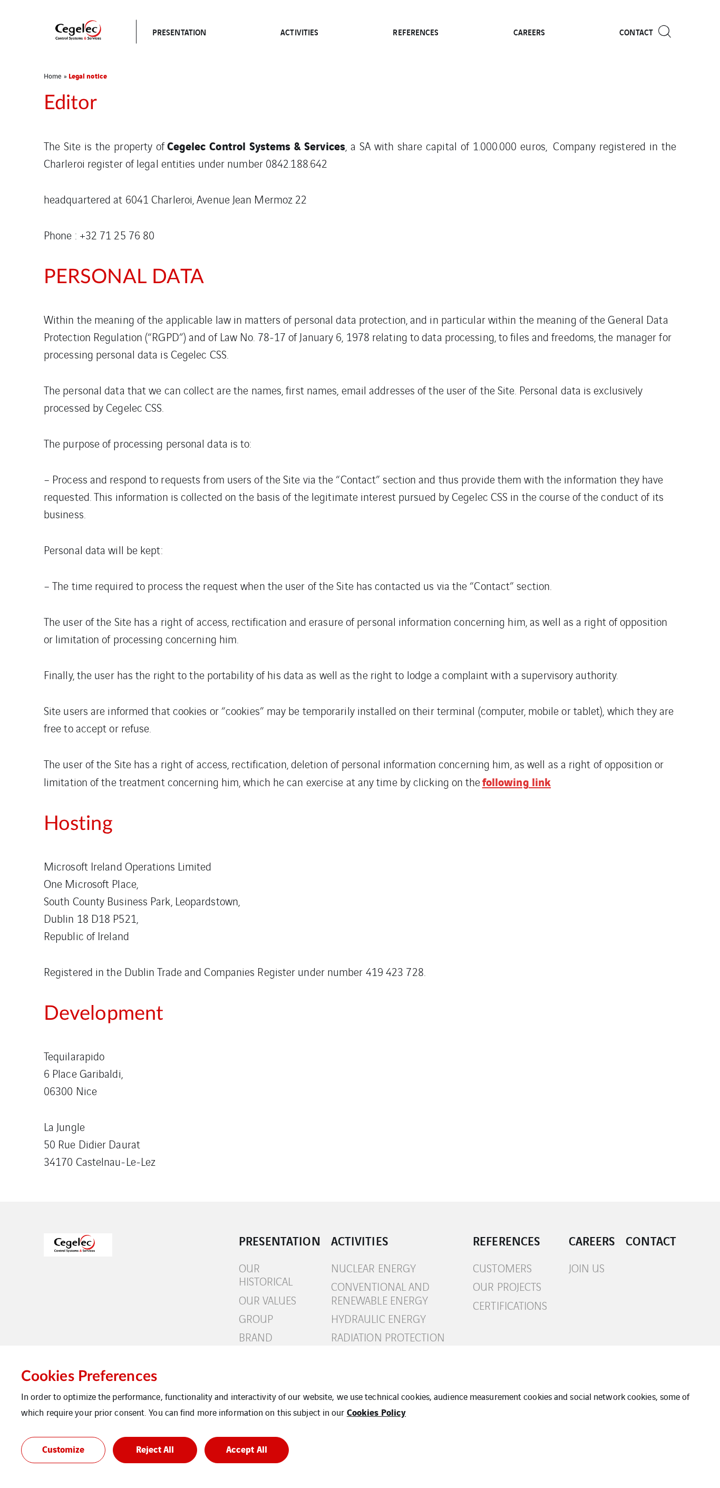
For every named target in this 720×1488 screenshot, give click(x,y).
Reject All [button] (155, 1448)
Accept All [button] (246, 1448)
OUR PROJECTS (507, 1286)
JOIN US (587, 1267)
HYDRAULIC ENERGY (378, 1318)
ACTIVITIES (299, 31)
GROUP (256, 1318)
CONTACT (636, 31)
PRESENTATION (179, 31)
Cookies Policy (376, 1411)
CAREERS (529, 31)
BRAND (256, 1337)
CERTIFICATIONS (510, 1305)
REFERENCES (416, 31)
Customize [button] (63, 1448)
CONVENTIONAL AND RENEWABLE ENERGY (380, 1293)
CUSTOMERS (502, 1267)
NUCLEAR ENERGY (373, 1267)
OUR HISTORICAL (266, 1274)
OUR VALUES (268, 1300)
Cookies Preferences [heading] (89, 1376)
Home (53, 76)
